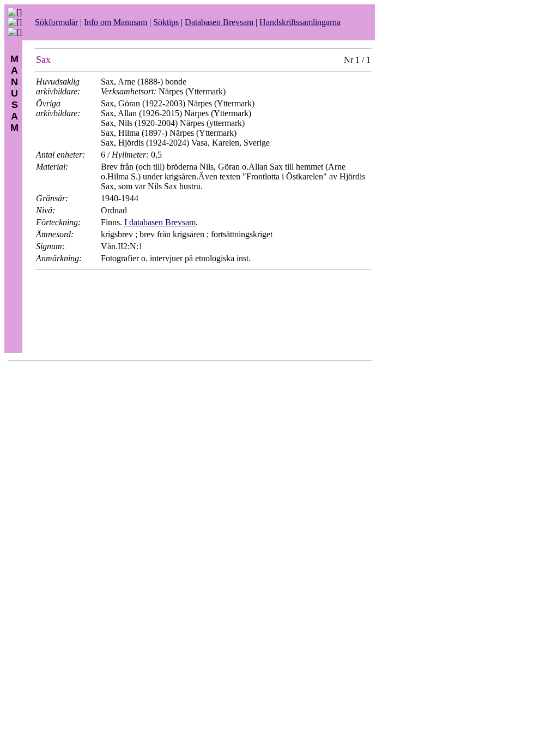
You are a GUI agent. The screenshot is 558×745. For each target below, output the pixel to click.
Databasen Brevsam (219, 22)
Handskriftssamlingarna (300, 22)
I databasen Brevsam (160, 222)
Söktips (166, 22)
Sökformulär (56, 22)
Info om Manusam (115, 22)
